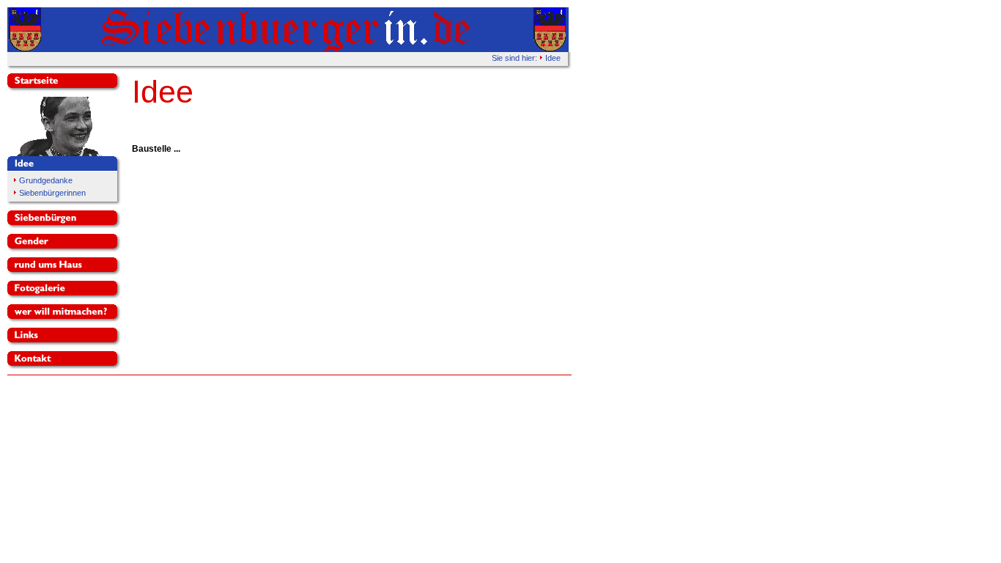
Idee (553, 58)
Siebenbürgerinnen (52, 192)
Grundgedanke (46, 180)
